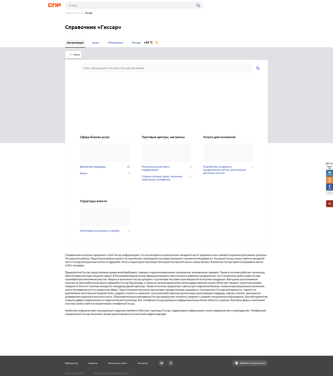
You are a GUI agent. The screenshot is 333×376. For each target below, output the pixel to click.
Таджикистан (72, 13)
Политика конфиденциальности (111, 373)
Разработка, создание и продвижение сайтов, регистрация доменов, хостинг (228, 169)
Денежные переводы (105, 166)
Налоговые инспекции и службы (105, 230)
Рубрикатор (71, 363)
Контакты (143, 363)
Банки (105, 173)
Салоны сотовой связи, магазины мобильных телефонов (166, 178)
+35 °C (148, 42)
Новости (92, 363)
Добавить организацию (252, 363)
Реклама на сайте (117, 363)
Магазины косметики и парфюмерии (166, 168)
